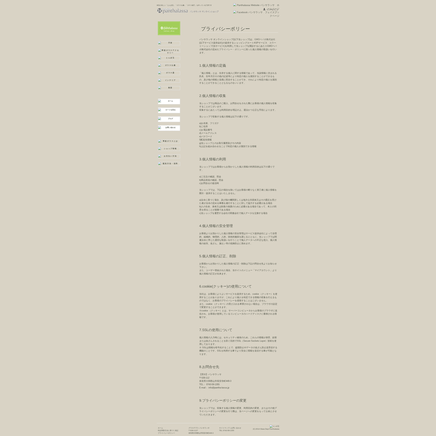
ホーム (160, 428)
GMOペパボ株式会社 (264, 39)
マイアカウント (272, 10)
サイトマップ (224, 428)
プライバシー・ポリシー (231, 49)
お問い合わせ (235, 428)
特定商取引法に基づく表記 (168, 430)
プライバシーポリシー (166, 433)
